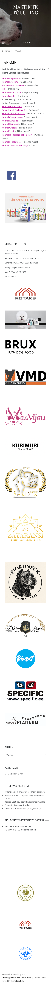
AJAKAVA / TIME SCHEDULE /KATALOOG (23, 258)
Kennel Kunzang (10, 120)
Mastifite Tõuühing (25, 10)
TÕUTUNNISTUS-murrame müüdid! (20, 829)
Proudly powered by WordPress (17, 977)
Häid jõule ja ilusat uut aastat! (18, 267)
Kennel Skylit (8, 131)
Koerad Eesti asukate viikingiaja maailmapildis (25, 801)
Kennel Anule (8, 96)
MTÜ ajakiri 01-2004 (14, 773)
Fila (3, 88)
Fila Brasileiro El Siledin (13, 85)
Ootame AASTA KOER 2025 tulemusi (21, 262)
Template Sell (17, 981)
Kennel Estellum (10, 81)
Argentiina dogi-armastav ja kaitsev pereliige (25, 791)
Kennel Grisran (9, 127)
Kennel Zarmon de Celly (13, 113)
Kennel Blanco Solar (12, 92)
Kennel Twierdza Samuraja (15, 145)
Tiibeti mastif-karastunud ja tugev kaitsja (23, 808)
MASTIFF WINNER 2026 (15, 272)
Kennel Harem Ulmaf (12, 106)
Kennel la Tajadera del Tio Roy (17, 134)
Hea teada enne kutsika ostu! (18, 826)
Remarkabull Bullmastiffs (14, 110)
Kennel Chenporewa (12, 117)
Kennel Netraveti (10, 124)
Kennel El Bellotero (11, 141)
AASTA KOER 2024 (13, 276)
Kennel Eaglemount (11, 78)
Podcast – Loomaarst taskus (17, 805)
